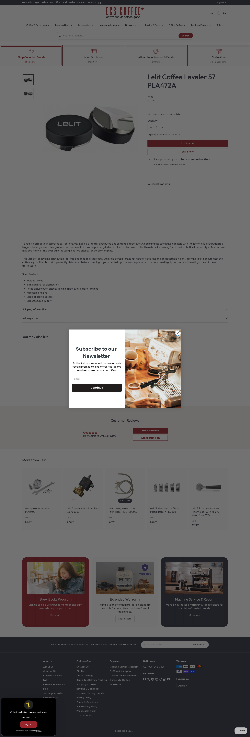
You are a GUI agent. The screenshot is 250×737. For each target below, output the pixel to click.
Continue (97, 387)
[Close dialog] (177, 333)
